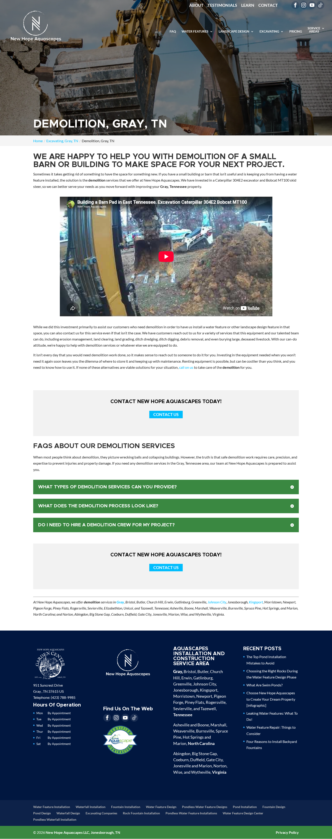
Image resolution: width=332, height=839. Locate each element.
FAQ (173, 31)
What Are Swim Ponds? (264, 685)
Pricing (295, 31)
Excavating (269, 31)
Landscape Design (234, 31)
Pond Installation (245, 807)
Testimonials (222, 5)
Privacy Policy (287, 832)
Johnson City (217, 602)
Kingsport (256, 602)
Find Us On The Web (128, 709)
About (196, 5)
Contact (268, 5)
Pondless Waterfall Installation (54, 819)
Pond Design (42, 813)
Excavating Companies (101, 813)
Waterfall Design (68, 813)
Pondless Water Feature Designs (204, 807)
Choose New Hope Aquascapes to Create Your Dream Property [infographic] (270, 699)
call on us (186, 367)
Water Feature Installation (51, 807)
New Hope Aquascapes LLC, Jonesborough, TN (83, 832)
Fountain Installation (125, 807)
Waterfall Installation (90, 807)
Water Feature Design (161, 807)
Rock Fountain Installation (141, 813)
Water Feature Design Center (243, 813)
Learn (247, 5)
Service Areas (314, 30)
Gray (120, 602)
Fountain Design (273, 807)
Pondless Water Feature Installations (191, 813)
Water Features (195, 31)
